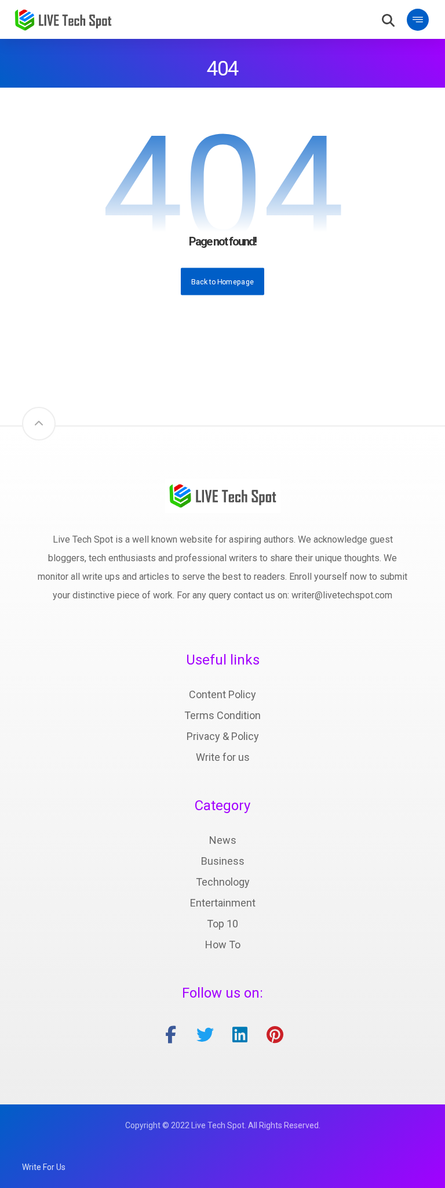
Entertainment (223, 903)
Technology (223, 882)
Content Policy (222, 694)
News (222, 840)
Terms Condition (222, 715)
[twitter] (205, 1034)
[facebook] (170, 1034)
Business (223, 861)
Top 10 (222, 924)
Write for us (223, 757)
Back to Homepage (222, 281)
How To (222, 944)
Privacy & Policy (223, 736)
